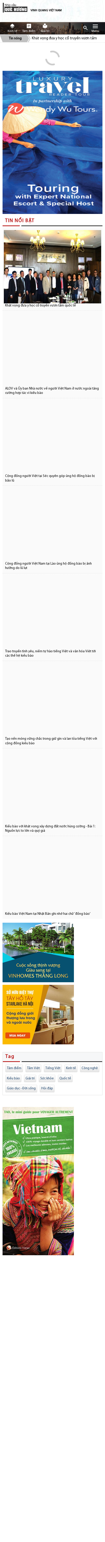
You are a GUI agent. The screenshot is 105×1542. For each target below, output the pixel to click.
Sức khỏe (47, 1078)
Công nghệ (90, 1068)
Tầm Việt (33, 1068)
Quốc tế (65, 1078)
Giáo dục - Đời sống (21, 1088)
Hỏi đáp (47, 1088)
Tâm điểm (14, 1068)
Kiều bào (13, 1078)
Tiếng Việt (52, 1068)
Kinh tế (71, 1068)
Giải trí (30, 1078)
